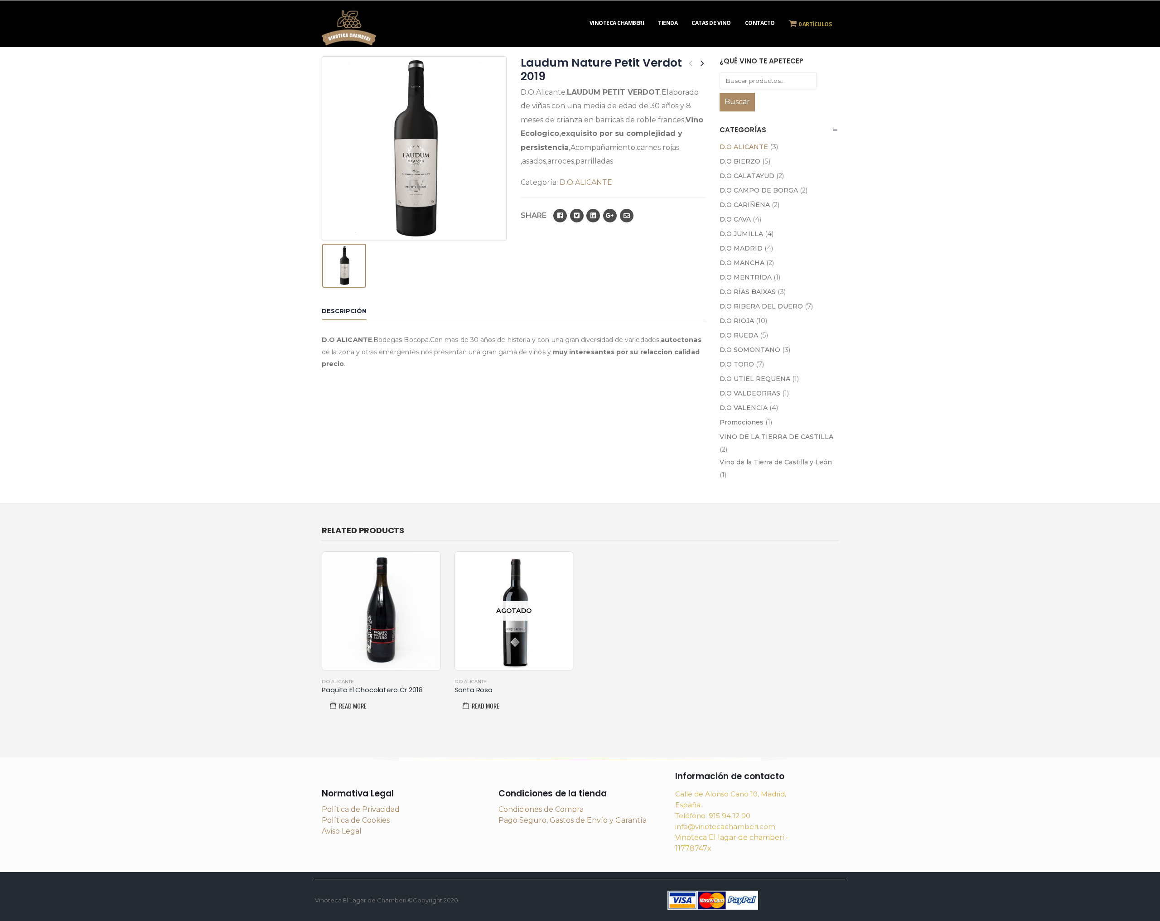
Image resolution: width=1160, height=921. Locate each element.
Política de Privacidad (361, 809)
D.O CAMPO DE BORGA (759, 190)
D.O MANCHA (742, 263)
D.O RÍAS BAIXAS (748, 292)
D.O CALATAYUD (747, 176)
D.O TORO (737, 364)
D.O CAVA (735, 219)
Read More (353, 705)
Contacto (760, 23)
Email (626, 215)
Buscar (737, 101)
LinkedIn (593, 215)
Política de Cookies (356, 820)
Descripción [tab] (344, 310)
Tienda (667, 23)
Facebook (560, 215)
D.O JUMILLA (741, 234)
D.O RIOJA (737, 321)
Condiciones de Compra (541, 809)
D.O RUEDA (739, 335)
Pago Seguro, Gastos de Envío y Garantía (572, 820)
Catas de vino (711, 23)
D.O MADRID (741, 248)
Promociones (742, 422)
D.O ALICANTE (586, 182)
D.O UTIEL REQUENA (755, 379)
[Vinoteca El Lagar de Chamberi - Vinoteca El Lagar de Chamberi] (349, 26)
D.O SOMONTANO (750, 350)
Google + (610, 215)
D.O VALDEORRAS (750, 393)
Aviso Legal (342, 831)
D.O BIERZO (740, 161)
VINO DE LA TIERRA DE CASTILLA (776, 437)
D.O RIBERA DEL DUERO (761, 306)
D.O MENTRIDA (746, 277)
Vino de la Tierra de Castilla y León (776, 462)
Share (533, 215)
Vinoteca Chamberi (617, 23)
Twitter (577, 215)
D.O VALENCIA (744, 408)
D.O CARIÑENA (745, 205)
